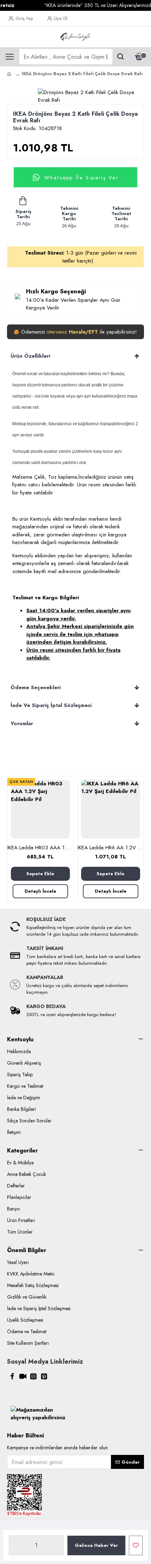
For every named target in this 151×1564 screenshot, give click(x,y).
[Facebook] (12, 1376)
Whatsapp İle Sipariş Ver (81, 177)
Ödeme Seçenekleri (36, 687)
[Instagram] (33, 1376)
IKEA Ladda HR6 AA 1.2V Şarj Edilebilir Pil (111, 847)
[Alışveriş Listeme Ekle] (136, 1545)
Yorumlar (22, 723)
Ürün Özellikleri (30, 356)
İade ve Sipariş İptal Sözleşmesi (51, 705)
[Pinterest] (43, 1376)
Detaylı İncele (40, 891)
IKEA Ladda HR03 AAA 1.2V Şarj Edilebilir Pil (40, 847)
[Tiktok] (22, 1376)
